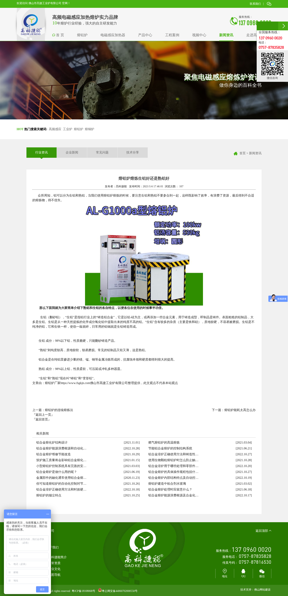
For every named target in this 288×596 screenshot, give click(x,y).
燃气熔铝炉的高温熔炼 (164, 442)
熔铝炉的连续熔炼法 (59, 410)
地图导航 (54, 574)
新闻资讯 (255, 153)
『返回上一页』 (43, 414)
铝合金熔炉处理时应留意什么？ (170, 489)
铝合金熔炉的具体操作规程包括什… (173, 471)
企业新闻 (72, 152)
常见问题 (102, 152)
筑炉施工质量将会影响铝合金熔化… (61, 460)
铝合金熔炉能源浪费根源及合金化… (173, 495)
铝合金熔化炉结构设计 (52, 442)
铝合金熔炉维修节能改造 (53, 454)
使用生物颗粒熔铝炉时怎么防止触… (173, 460)
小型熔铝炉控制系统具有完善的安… (61, 466)
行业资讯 (41, 152)
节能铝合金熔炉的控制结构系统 (170, 448)
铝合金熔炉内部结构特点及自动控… (173, 477)
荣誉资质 (54, 563)
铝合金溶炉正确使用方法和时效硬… (61, 489)
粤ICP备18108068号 (83, 591)
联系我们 (255, 3)
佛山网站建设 (262, 589)
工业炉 (67, 129)
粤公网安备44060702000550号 (120, 591)
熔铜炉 (89, 129)
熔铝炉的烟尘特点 (48, 495)
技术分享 (132, 152)
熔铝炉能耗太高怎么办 (240, 410)
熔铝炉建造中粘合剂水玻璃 (167, 483)
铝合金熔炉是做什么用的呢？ (56, 471)
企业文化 (54, 569)
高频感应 (55, 129)
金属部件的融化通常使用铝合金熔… (61, 477)
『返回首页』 (41, 419)
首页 (242, 153)
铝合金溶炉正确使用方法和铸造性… (173, 454)
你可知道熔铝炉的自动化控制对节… (61, 483)
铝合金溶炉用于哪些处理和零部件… (173, 466)
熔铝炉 (78, 129)
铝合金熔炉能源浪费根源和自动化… (61, 448)
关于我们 (52, 547)
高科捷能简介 (57, 557)
